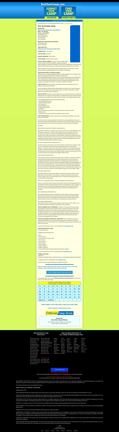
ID (44, 289)
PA (70, 294)
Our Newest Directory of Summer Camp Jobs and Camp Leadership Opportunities (59, 377)
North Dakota (76, 347)
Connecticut (63, 339)
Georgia (82, 339)
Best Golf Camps (33, 357)
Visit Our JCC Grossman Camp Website (49, 30)
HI (40, 289)
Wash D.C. (42, 300)
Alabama (55, 338)
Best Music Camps (34, 363)
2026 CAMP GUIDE (72, 304)
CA (57, 286)
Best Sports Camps (45, 347)
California (83, 338)
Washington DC (57, 353)
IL (48, 289)
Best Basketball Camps (34, 345)
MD (79, 289)
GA (79, 286)
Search (48, 431)
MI (44, 291)
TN (44, 297)
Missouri (83, 344)
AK (44, 286)
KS (62, 289)
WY (79, 297)
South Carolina (84, 348)
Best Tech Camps (44, 350)
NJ (79, 291)
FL (74, 286)
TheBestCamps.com (60, 427)
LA (70, 289)
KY (66, 289)
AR (53, 286)
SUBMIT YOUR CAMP (52, 304)
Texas (68, 350)
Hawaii (55, 341)
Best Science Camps (45, 341)
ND (53, 294)
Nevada (68, 345)
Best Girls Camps (33, 356)
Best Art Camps (33, 341)
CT (66, 286)
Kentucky (63, 342)
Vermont (83, 350)
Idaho (62, 341)
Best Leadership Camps (35, 362)
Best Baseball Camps (34, 344)
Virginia (55, 351)
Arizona (68, 338)
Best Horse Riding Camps (35, 360)
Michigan (63, 344)
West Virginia (69, 351)
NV (70, 291)
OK (62, 294)
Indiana (75, 341)
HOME (43, 304)
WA (66, 297)
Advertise (70, 431)
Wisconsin (76, 351)
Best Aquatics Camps (45, 359)
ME (75, 289)
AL (40, 286)
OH (57, 294)
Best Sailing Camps (45, 360)
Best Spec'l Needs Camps (46, 345)
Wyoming (83, 351)
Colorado (55, 339)
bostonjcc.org (69, 226)
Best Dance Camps (34, 351)
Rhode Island (76, 348)
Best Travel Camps (34, 354)
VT (57, 297)
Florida (75, 339)
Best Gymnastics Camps (35, 359)
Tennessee (63, 350)
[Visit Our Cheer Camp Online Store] (75, 25)
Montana (55, 345)
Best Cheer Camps (34, 348)
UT (53, 297)
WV (70, 297)
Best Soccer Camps (45, 344)
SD (40, 297)
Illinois (68, 341)
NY (44, 294)
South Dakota (56, 350)
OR (66, 294)
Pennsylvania (69, 348)
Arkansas (75, 338)
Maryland (83, 342)
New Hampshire (77, 345)
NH (75, 291)
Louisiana (69, 342)
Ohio (82, 347)
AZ (49, 286)
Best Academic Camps (34, 338)
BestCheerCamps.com (43, 23)
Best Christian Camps (34, 350)
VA (62, 297)
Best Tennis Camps (45, 351)
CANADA (51, 300)
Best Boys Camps (33, 347)
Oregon (62, 348)
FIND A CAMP (62, 304)
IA (57, 289)
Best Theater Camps (45, 353)
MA (40, 291)
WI (74, 297)
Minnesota (69, 344)
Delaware (69, 339)
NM (40, 294)
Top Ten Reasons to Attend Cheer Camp (59, 308)
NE (66, 291)
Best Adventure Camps (34, 339)
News (62, 431)
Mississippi (76, 344)
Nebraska (63, 345)
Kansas (55, 342)
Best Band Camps (33, 342)
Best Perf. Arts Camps (45, 339)
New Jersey (83, 345)
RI (74, 294)
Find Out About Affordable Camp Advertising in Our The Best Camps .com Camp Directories (59, 373)
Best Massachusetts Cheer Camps (56, 23)
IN (53, 289)
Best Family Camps (34, 353)
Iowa (82, 341)
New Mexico (56, 347)
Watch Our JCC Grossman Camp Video (49, 48)
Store (58, 431)
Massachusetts (57, 344)
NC (49, 294)
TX (49, 297)
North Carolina (70, 347)
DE (70, 286)
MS (53, 291)
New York (63, 347)
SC (79, 294)
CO (62, 286)
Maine (75, 342)
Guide (53, 431)
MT (62, 291)
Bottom (76, 431)
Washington (63, 351)
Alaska (62, 338)
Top (43, 431)
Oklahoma (56, 348)
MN (49, 291)
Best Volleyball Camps (45, 362)
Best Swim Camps (44, 348)
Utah (75, 350)
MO (57, 291)
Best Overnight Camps (45, 338)
